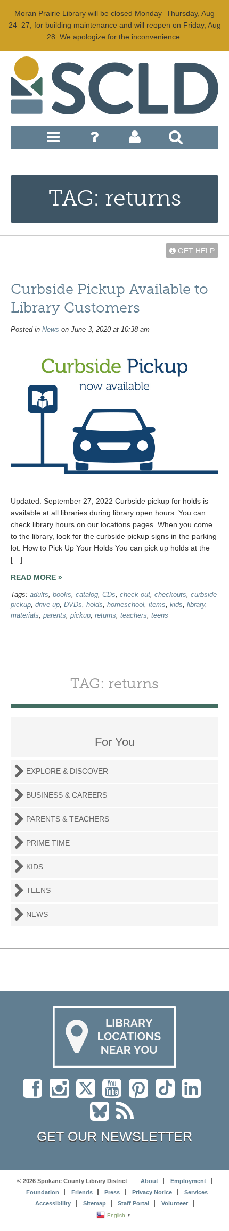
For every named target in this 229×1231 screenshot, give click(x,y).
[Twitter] (89, 1093)
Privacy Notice (152, 1192)
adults (39, 594)
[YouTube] (114, 1093)
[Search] (176, 139)
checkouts (170, 594)
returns (105, 615)
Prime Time (48, 843)
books (62, 594)
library (196, 605)
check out (135, 594)
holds (94, 605)
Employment (188, 1181)
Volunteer (174, 1203)
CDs (109, 594)
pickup (80, 615)
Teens (38, 890)
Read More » (36, 577)
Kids (34, 867)
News (50, 329)
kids (176, 605)
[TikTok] (169, 1093)
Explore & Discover (67, 771)
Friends (82, 1192)
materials (25, 615)
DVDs (73, 605)
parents (54, 615)
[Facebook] (35, 1093)
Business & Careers (66, 795)
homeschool (125, 605)
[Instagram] (62, 1093)
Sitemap (94, 1203)
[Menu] (53, 139)
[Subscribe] (127, 1116)
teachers (133, 615)
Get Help (195, 251)
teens (159, 615)
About (149, 1181)
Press (112, 1192)
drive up (47, 605)
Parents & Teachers (67, 819)
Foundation (42, 1192)
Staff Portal (133, 1203)
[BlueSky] (103, 1116)
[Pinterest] (141, 1093)
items (157, 605)
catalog (87, 594)
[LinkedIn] (194, 1093)
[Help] (94, 139)
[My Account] (135, 139)
